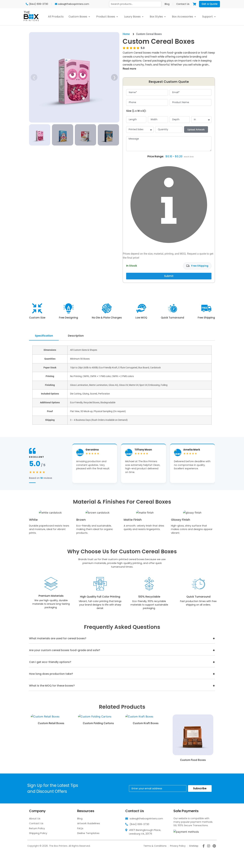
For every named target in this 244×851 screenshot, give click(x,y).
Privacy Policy (178, 846)
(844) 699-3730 (139, 824)
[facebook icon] (203, 846)
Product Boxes (106, 16)
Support (207, 16)
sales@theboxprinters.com (146, 818)
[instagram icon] (208, 846)
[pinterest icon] (214, 846)
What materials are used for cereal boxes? (57, 638)
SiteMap (193, 846)
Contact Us (182, 4)
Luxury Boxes (132, 16)
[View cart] (194, 4)
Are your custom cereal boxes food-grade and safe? (64, 650)
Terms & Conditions (154, 846)
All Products (56, 16)
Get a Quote (209, 4)
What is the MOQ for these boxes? (52, 686)
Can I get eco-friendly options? (50, 662)
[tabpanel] (122, 386)
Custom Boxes (78, 16)
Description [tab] (76, 336)
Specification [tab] (44, 336)
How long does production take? (51, 674)
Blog (167, 4)
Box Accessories (183, 16)
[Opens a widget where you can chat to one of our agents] (231, 845)
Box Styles (156, 16)
